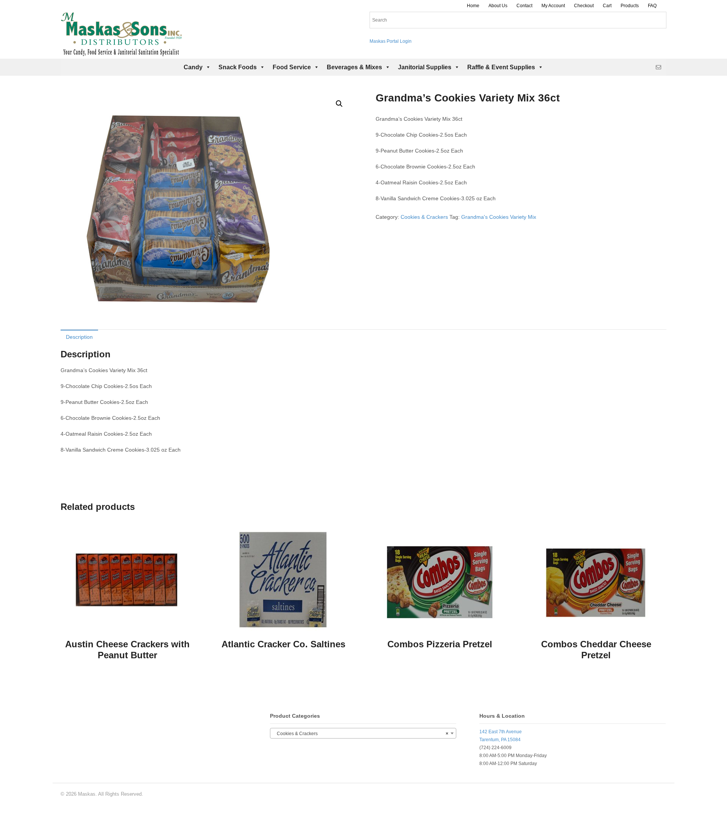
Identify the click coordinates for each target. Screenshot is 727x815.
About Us (497, 5)
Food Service (292, 67)
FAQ (652, 5)
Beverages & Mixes (354, 67)
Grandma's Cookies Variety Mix (498, 217)
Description (79, 337)
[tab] (79, 337)
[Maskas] (121, 53)
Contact (524, 5)
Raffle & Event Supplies (501, 67)
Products (630, 5)
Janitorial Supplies (424, 67)
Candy (193, 67)
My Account (553, 5)
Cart (607, 5)
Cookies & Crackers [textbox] (360, 733)
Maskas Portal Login (391, 41)
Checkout (584, 5)
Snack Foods (237, 67)
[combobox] (363, 733)
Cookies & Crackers (424, 217)
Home (473, 5)
